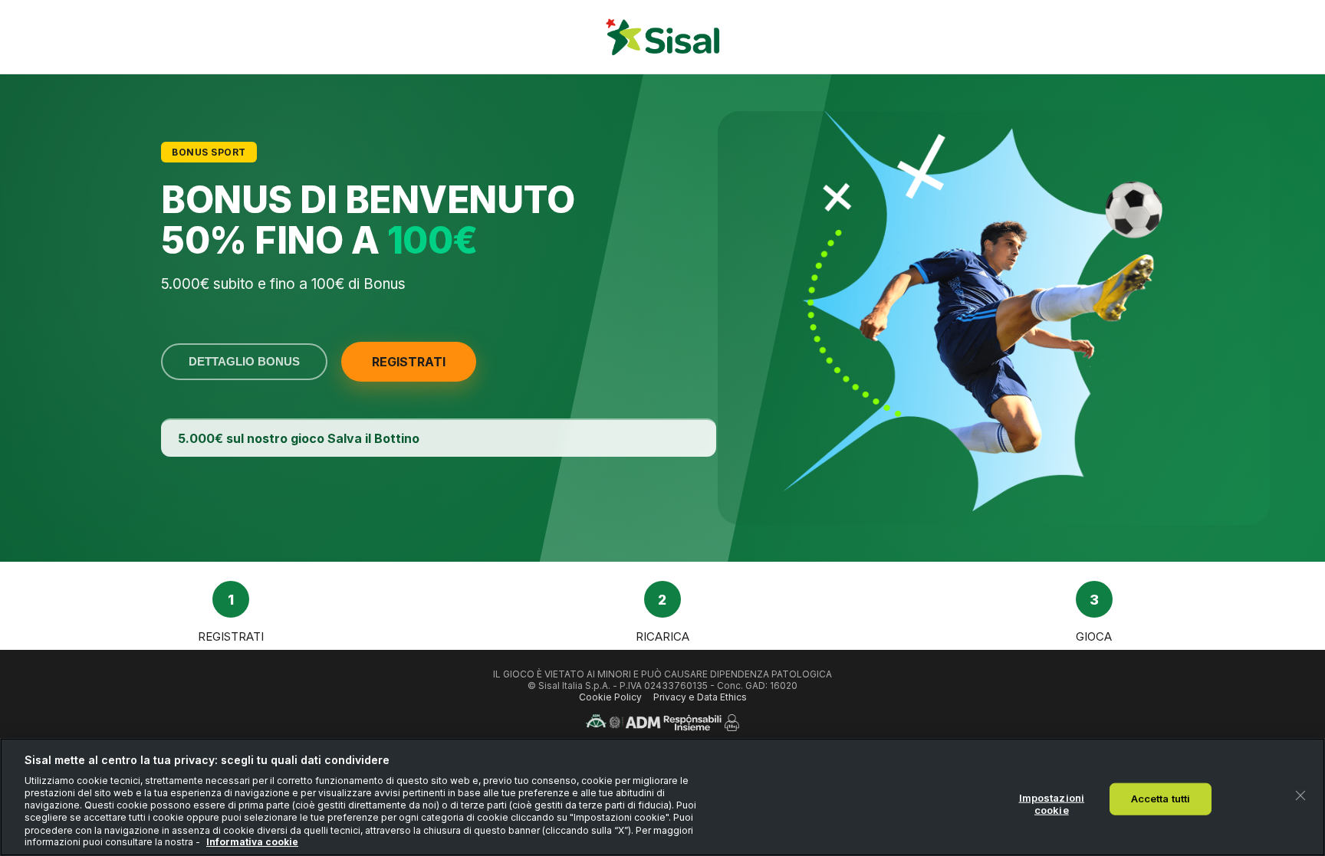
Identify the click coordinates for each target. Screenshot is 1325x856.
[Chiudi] (1300, 795)
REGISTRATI (409, 361)
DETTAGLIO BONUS (244, 362)
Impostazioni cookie (1052, 804)
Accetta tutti (1161, 798)
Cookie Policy (610, 697)
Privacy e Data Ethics (700, 697)
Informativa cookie (252, 842)
